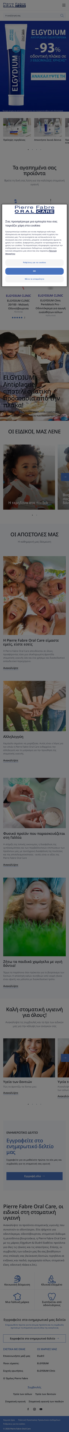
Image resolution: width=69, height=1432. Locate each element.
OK (34, 271)
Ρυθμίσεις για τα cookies (34, 262)
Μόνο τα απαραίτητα (34, 279)
